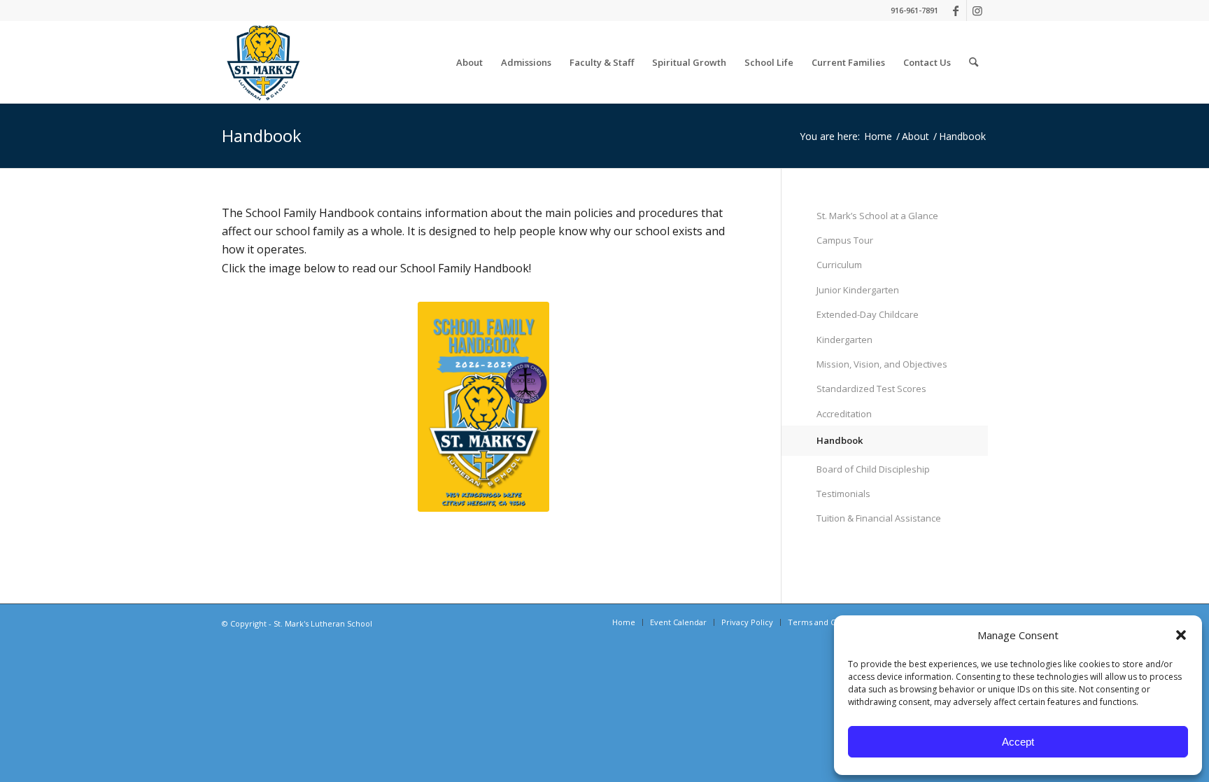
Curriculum (839, 264)
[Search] (973, 62)
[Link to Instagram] (977, 10)
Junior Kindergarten (857, 290)
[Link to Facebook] (956, 10)
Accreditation (844, 413)
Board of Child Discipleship (873, 469)
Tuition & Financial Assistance (878, 518)
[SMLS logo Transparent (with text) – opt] (263, 62)
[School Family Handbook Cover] (483, 407)
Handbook (262, 135)
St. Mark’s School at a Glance (877, 215)
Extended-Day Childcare (867, 314)
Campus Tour (844, 240)
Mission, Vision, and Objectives (881, 364)
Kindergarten (844, 339)
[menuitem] (469, 62)
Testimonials (843, 493)
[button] (1181, 635)
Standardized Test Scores (871, 388)
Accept (1018, 742)
